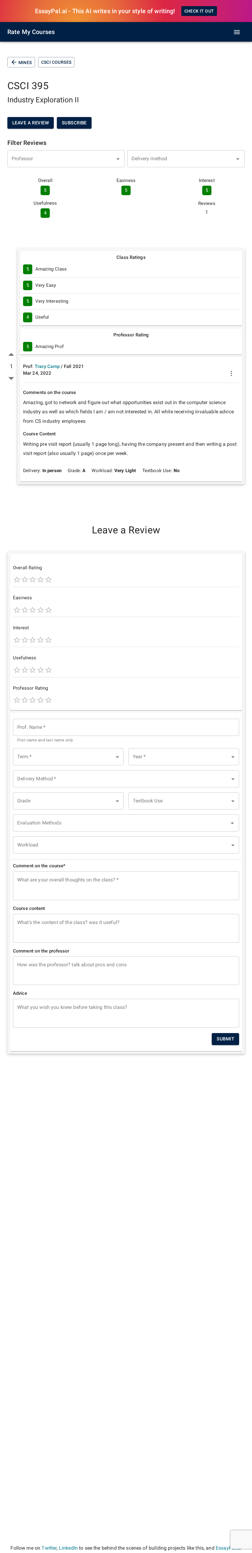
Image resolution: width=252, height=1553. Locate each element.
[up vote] (11, 354)
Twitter (49, 1548)
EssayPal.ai (229, 1548)
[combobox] (66, 158)
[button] (68, 756)
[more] (231, 373)
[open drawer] (237, 32)
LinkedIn (68, 1548)
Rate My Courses (31, 32)
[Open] (118, 159)
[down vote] (11, 378)
